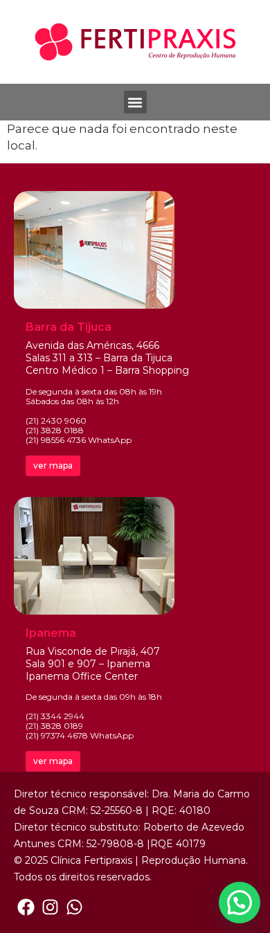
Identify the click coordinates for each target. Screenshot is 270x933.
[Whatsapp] (74, 907)
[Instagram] (50, 907)
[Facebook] (26, 907)
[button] (135, 102)
